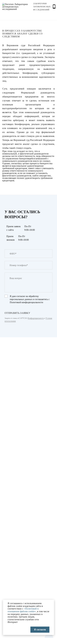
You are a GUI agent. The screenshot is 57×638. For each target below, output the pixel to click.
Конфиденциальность (36, 318)
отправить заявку (17, 313)
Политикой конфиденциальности (26, 302)
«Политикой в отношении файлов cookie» (23, 610)
